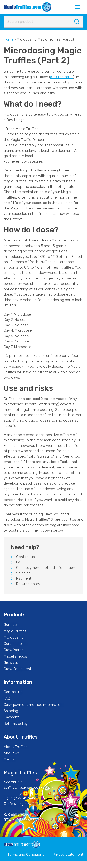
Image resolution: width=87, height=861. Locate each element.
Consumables (15, 643)
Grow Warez (13, 650)
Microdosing (14, 637)
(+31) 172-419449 (21, 798)
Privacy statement (67, 854)
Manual (9, 759)
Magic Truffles (15, 631)
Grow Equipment (17, 669)
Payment (23, 578)
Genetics (11, 624)
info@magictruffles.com (26, 804)
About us (11, 753)
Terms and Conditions (25, 854)
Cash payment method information (45, 567)
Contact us (25, 557)
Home (9, 39)
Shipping (23, 573)
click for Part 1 (61, 77)
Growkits (11, 662)
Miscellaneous (15, 656)
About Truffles (16, 747)
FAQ (19, 562)
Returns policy (28, 584)
